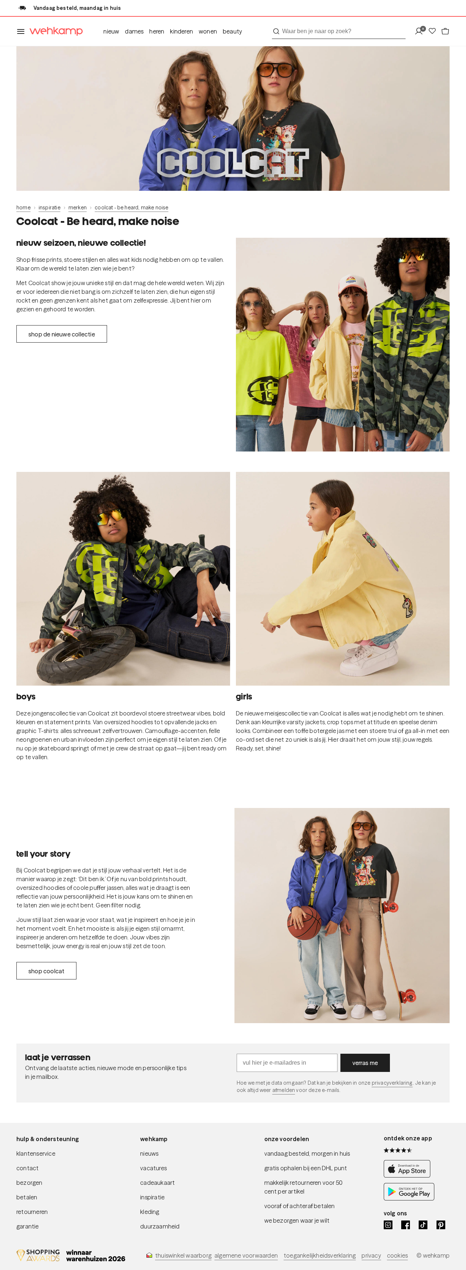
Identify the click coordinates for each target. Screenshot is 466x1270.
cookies (397, 1255)
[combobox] (339, 31)
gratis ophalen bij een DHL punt (305, 1168)
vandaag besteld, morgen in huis (307, 1153)
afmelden (283, 1090)
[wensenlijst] (434, 31)
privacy (371, 1255)
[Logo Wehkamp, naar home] (54, 31)
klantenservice (35, 1153)
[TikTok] (423, 1224)
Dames (134, 31)
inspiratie (49, 207)
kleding (149, 1211)
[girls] (343, 579)
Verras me (365, 1062)
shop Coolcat (46, 971)
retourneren (32, 1211)
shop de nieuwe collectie (61, 334)
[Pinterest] (441, 1224)
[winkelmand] (445, 31)
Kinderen (181, 31)
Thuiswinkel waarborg (183, 1255)
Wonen (208, 31)
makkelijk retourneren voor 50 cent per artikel (303, 1187)
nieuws (149, 1153)
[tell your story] (342, 915)
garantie (27, 1226)
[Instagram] (388, 1224)
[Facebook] (405, 1224)
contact (27, 1168)
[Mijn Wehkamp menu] (421, 31)
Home (23, 207)
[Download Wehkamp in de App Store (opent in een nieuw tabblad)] (409, 1175)
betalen (26, 1197)
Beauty (232, 31)
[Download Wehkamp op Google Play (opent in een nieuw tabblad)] (409, 1198)
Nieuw (111, 31)
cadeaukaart (157, 1182)
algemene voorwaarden (246, 1255)
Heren (156, 31)
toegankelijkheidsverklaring (320, 1255)
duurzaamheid (159, 1226)
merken (77, 207)
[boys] (123, 579)
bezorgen (29, 1182)
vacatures (153, 1168)
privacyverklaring (392, 1083)
